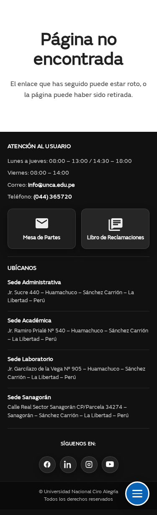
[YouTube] (110, 464)
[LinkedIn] (68, 464)
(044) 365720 (52, 197)
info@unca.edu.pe (51, 185)
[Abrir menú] (137, 493)
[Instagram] (89, 464)
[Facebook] (47, 464)
